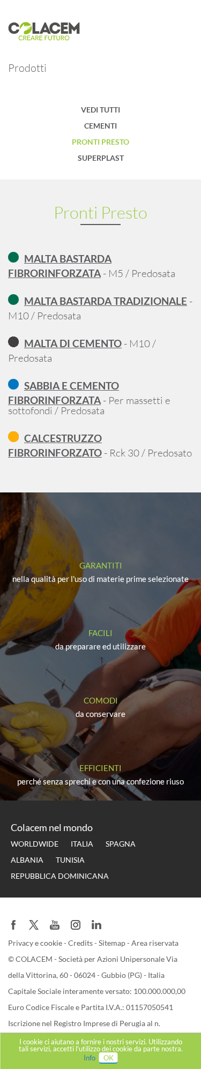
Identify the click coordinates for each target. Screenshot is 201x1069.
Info (89, 1057)
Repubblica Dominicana (60, 875)
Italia (82, 843)
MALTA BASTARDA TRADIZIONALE (105, 301)
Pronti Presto (100, 141)
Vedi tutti (100, 109)
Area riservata (154, 942)
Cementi (100, 125)
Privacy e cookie (36, 942)
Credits (81, 942)
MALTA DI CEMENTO (73, 343)
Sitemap (113, 942)
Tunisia (70, 859)
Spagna (121, 843)
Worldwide (34, 843)
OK (108, 1057)
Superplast (101, 157)
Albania (27, 859)
